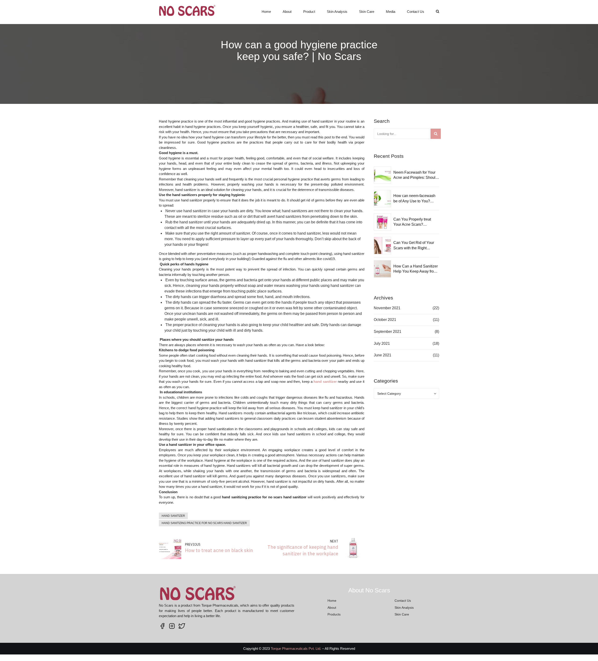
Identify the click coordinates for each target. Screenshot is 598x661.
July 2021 (382, 343)
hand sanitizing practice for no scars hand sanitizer (204, 523)
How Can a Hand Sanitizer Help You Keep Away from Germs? (415, 269)
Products (334, 614)
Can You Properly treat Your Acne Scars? (412, 221)
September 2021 (387, 332)
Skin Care (366, 12)
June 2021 (382, 355)
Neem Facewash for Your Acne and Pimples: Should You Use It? (415, 175)
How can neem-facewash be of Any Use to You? (414, 198)
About (287, 12)
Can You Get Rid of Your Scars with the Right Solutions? (413, 246)
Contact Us (415, 12)
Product (309, 12)
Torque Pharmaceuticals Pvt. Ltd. (296, 648)
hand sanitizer (173, 515)
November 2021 (387, 308)
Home (266, 12)
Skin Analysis (337, 12)
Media (390, 12)
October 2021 (385, 320)
